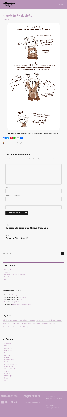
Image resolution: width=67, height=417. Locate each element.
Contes (32, 320)
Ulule (25, 327)
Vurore (7, 143)
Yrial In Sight (8, 376)
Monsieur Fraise (9, 360)
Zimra (6, 378)
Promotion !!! (7, 327)
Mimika (6, 357)
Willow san (7, 373)
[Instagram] (6, 402)
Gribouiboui (7, 323)
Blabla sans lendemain (10, 320)
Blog (19, 143)
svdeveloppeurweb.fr (52, 408)
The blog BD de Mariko (11, 369)
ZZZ (5, 380)
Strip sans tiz (25, 143)
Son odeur (7, 277)
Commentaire (10, 163)
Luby (5, 353)
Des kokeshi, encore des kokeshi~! (14, 274)
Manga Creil (36, 323)
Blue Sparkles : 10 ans (11, 270)
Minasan (45, 323)
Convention (40, 320)
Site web (8, 204)
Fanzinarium (8, 348)
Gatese (59, 320)
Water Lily (7, 371)
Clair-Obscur (24, 320)
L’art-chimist (8, 355)
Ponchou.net (8, 362)
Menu (61, 4)
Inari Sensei (8, 350)
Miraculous (53, 323)
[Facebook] (2, 402)
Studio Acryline (8, 366)
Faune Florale (50, 320)
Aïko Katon (7, 344)
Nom (7, 187)
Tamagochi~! (8, 272)
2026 (5, 279)
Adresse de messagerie (13, 196)
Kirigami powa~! (26, 323)
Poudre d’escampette (10, 364)
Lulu (5, 302)
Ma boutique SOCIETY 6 (32, 402)
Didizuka (7, 346)
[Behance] (11, 402)
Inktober (16, 323)
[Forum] (15, 402)
